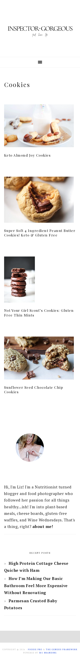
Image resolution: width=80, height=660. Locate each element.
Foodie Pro (35, 649)
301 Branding (48, 653)
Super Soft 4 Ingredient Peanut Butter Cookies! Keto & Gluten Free (39, 232)
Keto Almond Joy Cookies (27, 155)
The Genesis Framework (62, 649)
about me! (42, 526)
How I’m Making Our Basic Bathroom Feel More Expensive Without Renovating (36, 585)
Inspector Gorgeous (40, 28)
